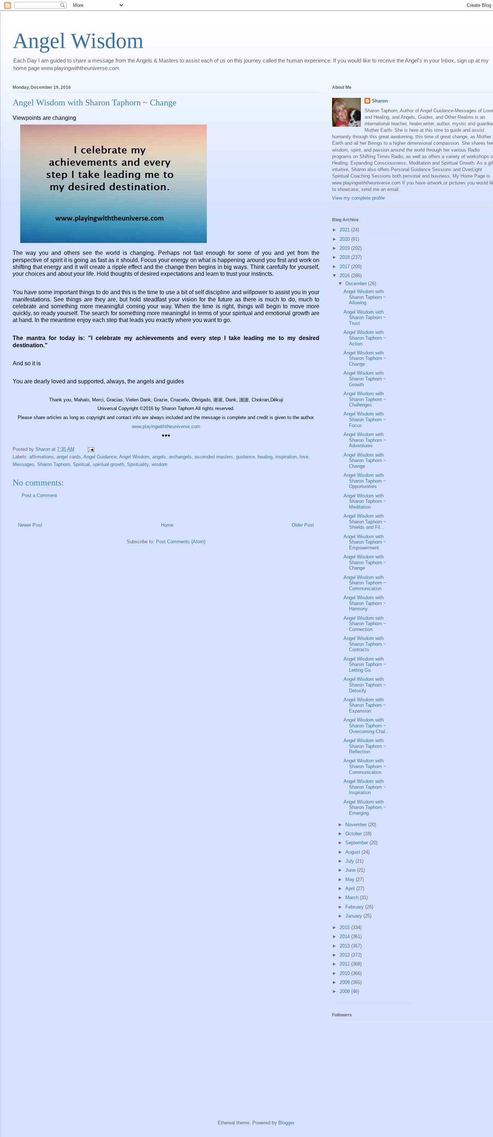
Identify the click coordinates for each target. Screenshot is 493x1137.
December (356, 283)
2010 (345, 973)
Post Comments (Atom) (180, 541)
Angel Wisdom (78, 41)
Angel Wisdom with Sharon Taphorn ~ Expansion (365, 705)
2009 (345, 982)
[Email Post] (90, 449)
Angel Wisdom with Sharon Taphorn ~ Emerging (365, 807)
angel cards (69, 456)
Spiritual (81, 464)
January (354, 916)
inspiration (286, 456)
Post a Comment (39, 495)
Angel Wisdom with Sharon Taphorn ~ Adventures (365, 440)
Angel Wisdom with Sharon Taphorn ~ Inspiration (365, 787)
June (351, 870)
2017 (345, 266)
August (353, 852)
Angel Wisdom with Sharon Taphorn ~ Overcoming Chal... (366, 725)
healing (265, 456)
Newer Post (30, 525)
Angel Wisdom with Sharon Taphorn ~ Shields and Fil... (365, 521)
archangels (180, 456)
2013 (345, 946)
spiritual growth (108, 464)
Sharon (380, 101)
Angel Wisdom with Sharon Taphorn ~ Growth (365, 378)
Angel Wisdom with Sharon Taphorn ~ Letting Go (365, 664)
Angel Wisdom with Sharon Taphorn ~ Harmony (365, 603)
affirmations (41, 456)
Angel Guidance (100, 456)
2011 (345, 964)
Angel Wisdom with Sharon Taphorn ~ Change (365, 358)
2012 (345, 955)
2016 (345, 275)
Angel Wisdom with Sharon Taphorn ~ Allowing (365, 297)
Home (167, 525)
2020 (345, 239)
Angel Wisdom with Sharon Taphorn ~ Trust (365, 317)
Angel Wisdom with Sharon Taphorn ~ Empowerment (365, 542)
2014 (345, 936)
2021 (345, 229)
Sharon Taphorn (53, 464)
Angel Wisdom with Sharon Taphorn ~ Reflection (365, 746)
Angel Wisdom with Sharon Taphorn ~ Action (365, 338)
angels (159, 456)
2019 (345, 248)
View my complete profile (358, 198)
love (304, 456)
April (350, 888)
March (352, 897)
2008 (345, 991)
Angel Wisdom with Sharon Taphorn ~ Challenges (365, 399)
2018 (345, 257)
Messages (23, 464)
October (354, 833)
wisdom (159, 464)
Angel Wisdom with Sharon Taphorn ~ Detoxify (365, 684)
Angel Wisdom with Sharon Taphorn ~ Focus (365, 419)
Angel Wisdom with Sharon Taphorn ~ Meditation (365, 501)
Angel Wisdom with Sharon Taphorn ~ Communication (365, 583)
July (350, 861)
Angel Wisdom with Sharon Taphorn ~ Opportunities (365, 480)
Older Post (303, 525)
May (350, 879)
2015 (345, 927)
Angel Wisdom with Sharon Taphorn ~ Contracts (365, 644)
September (357, 842)
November (356, 824)
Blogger (286, 1122)
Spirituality (138, 464)
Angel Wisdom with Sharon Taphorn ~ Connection (365, 623)
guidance (245, 456)
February (355, 907)
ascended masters (214, 456)
